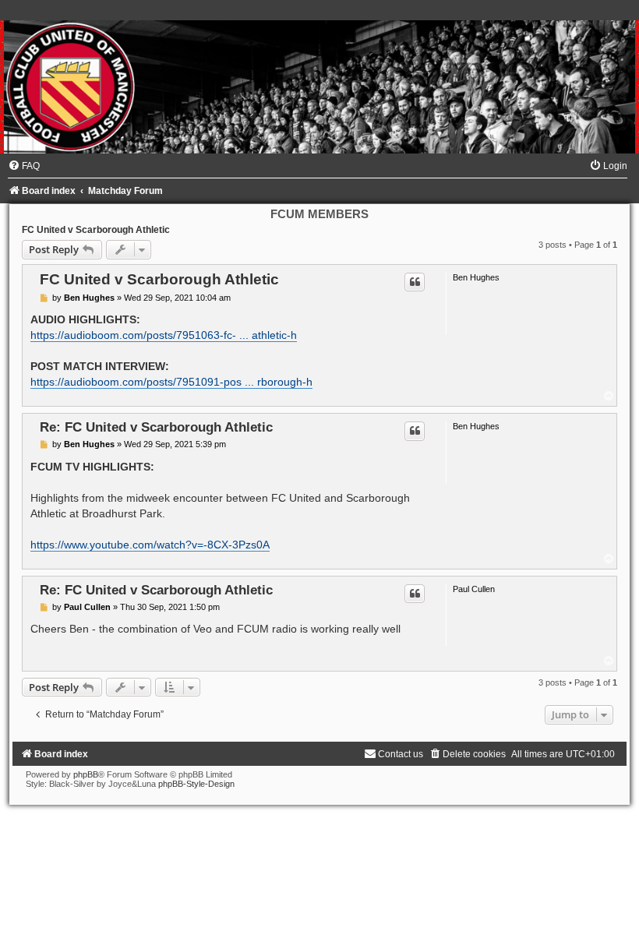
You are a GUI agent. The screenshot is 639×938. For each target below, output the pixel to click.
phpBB (85, 774)
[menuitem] (24, 165)
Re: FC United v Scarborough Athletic (156, 427)
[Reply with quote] (414, 282)
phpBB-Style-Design (196, 783)
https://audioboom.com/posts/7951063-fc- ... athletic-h (163, 335)
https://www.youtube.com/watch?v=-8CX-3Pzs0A (150, 544)
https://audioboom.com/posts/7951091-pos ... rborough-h (171, 382)
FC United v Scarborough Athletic (96, 229)
